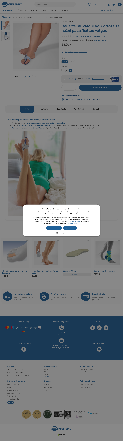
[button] (61, 233)
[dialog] (61, 220)
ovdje (80, 212)
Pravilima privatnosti (74, 221)
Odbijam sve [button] (70, 228)
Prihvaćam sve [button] (54, 228)
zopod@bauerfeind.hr (72, 223)
